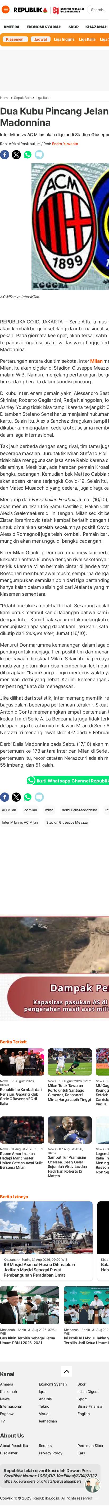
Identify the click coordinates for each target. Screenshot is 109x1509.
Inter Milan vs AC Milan (20, 822)
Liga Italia (87, 39)
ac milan (30, 810)
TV (2, 1421)
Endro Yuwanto (65, 143)
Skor (81, 1384)
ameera (11, 27)
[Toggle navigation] (5, 9)
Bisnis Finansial (90, 1406)
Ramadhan (48, 1421)
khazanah (96, 27)
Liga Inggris (64, 39)
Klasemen (15, 39)
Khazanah (8, 1391)
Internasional (10, 1406)
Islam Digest (88, 1391)
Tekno (44, 1406)
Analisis (45, 1399)
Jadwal (40, 39)
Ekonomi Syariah (44, 27)
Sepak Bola (22, 97)
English (84, 1413)
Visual (44, 1413)
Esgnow (7, 1413)
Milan (96, 361)
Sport (82, 1399)
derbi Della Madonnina (79, 810)
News (5, 1399)
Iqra (42, 1391)
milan (49, 810)
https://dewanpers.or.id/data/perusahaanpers (43, 1481)
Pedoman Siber (90, 1445)
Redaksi (46, 1445)
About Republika (14, 1445)
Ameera (6, 1384)
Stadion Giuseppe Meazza (67, 822)
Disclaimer (8, 1453)
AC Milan (9, 810)
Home (5, 97)
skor (73, 27)
